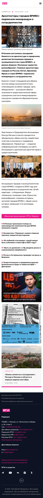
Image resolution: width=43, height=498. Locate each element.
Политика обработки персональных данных (17, 401)
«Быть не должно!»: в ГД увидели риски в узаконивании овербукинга (21, 249)
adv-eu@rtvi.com (20, 437)
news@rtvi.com (20, 432)
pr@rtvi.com (19, 435)
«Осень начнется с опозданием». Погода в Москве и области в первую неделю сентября (20, 377)
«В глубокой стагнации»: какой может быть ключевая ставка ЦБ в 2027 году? (20, 241)
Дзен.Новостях (12, 450)
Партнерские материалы (12, 440)
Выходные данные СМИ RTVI (12, 395)
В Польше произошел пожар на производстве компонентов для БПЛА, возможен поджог (19, 226)
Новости (9, 371)
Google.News (8, 452)
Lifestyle (6, 11)
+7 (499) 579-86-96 (12, 427)
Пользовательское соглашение (13, 398)
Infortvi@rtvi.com (25, 430)
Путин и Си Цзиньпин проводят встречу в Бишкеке (21, 256)
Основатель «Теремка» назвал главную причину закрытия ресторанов (20, 234)
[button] (40, 3)
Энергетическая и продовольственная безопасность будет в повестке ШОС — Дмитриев (20, 264)
